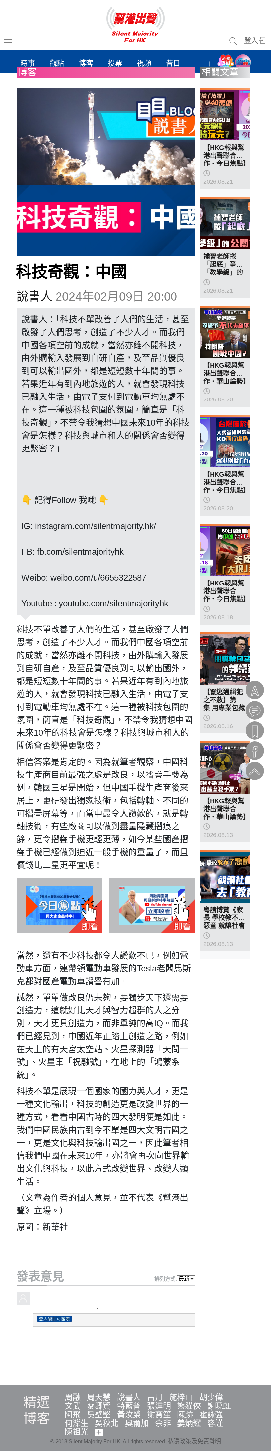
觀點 (57, 63)
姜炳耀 (189, 1423)
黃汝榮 (129, 1414)
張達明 (159, 1405)
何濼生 (77, 1423)
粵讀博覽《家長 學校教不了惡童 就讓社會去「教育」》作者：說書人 (224, 925)
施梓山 (181, 1397)
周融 (73, 1397)
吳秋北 (107, 1423)
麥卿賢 (99, 1405)
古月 (155, 1397)
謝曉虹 (219, 1405)
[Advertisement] (135, 1355)
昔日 (173, 63)
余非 (163, 1423)
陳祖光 (77, 1431)
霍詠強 (211, 1414)
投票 (115, 63)
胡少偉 (211, 1397)
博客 (86, 63)
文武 (73, 1405)
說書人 (34, 296)
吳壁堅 (99, 1414)
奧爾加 (137, 1423)
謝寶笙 (159, 1414)
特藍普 (129, 1405)
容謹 (215, 1423)
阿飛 (73, 1414)
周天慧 (99, 1397)
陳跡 (185, 1414)
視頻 (144, 63)
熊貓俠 (189, 1405)
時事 (27, 63)
